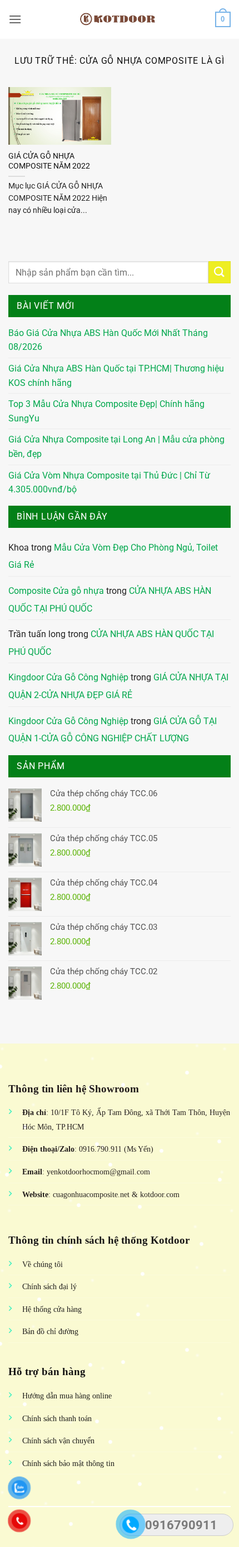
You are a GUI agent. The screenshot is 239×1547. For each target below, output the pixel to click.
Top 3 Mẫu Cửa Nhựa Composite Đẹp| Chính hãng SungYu (106, 411)
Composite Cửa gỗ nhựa (56, 591)
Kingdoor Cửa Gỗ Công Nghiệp (68, 677)
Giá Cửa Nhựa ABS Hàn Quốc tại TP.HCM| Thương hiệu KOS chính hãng (116, 375)
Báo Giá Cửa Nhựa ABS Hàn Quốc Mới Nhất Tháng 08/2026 (108, 340)
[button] (15, 19)
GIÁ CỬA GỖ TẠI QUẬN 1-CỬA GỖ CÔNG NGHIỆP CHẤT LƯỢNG (112, 730)
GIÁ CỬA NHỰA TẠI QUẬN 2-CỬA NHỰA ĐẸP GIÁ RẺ (118, 686)
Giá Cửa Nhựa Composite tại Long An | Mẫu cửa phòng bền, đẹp (116, 446)
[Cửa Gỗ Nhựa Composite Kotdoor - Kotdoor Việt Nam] (119, 19)
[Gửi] (219, 272)
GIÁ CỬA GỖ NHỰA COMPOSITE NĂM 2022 (49, 160)
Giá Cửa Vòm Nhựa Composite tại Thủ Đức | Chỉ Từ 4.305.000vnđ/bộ (109, 482)
